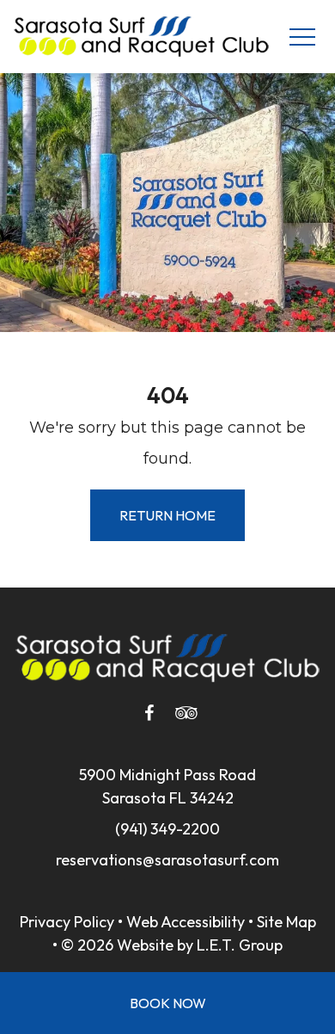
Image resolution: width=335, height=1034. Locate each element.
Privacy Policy (67, 922)
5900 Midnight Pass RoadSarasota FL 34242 (167, 786)
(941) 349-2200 (167, 829)
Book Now (168, 1003)
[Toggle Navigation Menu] (302, 36)
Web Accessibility (185, 922)
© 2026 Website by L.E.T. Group (172, 945)
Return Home (167, 515)
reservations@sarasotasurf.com (167, 860)
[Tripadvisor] (186, 713)
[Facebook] (149, 713)
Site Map (286, 922)
